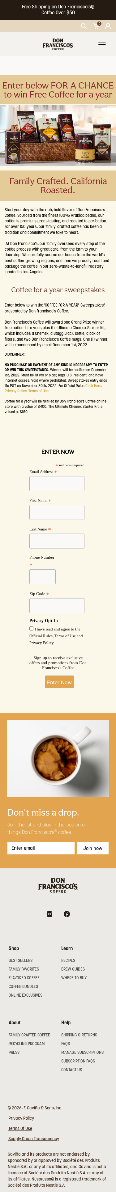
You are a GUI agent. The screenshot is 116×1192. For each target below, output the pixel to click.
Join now (92, 848)
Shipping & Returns (79, 1035)
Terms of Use (38, 391)
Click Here (93, 385)
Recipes (68, 960)
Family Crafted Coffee (29, 1035)
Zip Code (39, 594)
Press (14, 1052)
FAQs (65, 1043)
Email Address (43, 472)
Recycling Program (27, 1043)
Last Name (40, 530)
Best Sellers (20, 960)
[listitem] (58, 10)
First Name (40, 501)
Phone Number (41, 561)
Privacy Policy (16, 391)
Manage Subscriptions (82, 1052)
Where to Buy (74, 977)
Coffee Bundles (23, 986)
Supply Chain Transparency (33, 1138)
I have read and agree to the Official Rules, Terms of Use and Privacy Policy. (56, 636)
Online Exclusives (25, 995)
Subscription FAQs (78, 1061)
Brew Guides (73, 969)
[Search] (84, 26)
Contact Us (71, 1069)
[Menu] (102, 44)
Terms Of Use (20, 1128)
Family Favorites (24, 969)
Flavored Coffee (24, 977)
